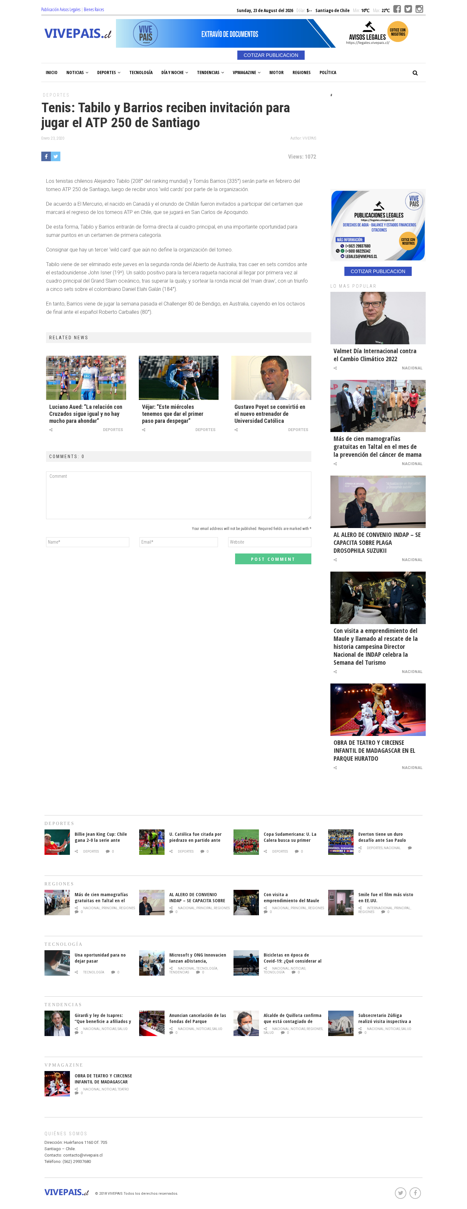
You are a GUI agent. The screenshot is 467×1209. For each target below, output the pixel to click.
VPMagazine (244, 72)
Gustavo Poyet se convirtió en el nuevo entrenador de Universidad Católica (269, 413)
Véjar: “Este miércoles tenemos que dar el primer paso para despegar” (172, 413)
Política (328, 72)
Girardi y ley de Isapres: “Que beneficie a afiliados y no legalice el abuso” (103, 1021)
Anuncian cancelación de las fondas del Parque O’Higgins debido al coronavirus (197, 1024)
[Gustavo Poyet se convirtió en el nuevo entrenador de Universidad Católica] (271, 378)
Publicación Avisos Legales (60, 9)
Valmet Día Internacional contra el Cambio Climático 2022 (375, 355)
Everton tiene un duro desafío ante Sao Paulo (382, 837)
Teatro (123, 1089)
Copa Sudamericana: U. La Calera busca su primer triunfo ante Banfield (290, 840)
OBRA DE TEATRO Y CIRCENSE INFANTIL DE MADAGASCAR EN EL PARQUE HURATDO (374, 750)
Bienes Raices (94, 9)
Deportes (106, 72)
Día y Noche (172, 72)
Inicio (52, 72)
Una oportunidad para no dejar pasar (100, 957)
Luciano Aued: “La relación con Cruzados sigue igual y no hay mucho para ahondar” (85, 413)
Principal (110, 908)
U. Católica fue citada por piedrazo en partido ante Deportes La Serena (195, 840)
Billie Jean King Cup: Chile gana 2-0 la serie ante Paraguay (101, 840)
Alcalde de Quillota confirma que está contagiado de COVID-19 (292, 1021)
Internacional (380, 908)
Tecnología (140, 72)
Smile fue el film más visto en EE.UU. (385, 897)
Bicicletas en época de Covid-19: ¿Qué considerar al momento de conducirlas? (292, 960)
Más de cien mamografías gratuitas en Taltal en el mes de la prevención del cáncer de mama (378, 446)
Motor (276, 72)
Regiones (302, 72)
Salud (123, 1029)
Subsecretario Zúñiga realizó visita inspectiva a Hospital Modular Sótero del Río (387, 1024)
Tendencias (208, 72)
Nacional (412, 368)
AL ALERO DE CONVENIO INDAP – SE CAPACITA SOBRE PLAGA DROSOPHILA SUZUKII (377, 542)
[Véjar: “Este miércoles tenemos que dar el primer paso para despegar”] (179, 378)
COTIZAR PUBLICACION (271, 55)
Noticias (75, 72)
